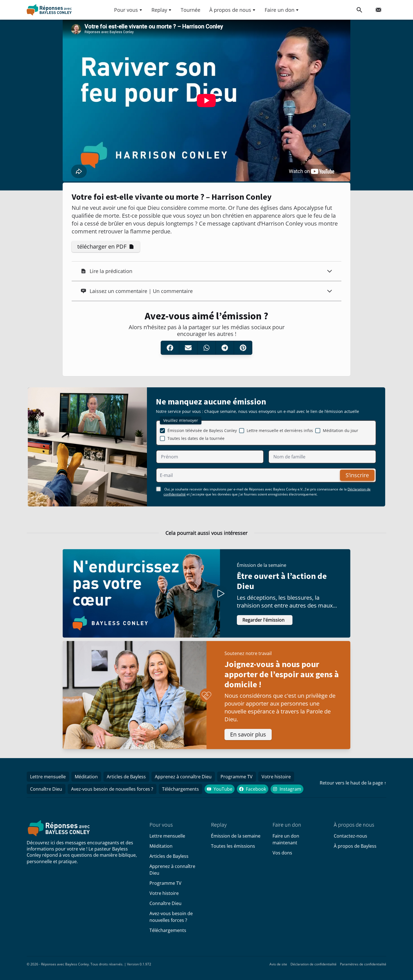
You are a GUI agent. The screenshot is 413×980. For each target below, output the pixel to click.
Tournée (190, 9)
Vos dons (282, 853)
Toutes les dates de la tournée (195, 438)
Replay (159, 9)
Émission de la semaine (235, 836)
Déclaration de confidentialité (314, 964)
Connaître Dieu (46, 789)
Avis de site (278, 964)
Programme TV (237, 777)
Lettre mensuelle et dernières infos (280, 430)
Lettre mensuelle (48, 777)
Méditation (86, 777)
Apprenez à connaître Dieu (183, 777)
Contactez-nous (350, 836)
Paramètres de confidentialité (363, 964)
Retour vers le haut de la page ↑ (353, 783)
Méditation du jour (340, 430)
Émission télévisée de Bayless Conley (202, 430)
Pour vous (126, 9)
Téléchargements (180, 789)
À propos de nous (230, 9)
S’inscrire (357, 475)
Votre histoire (276, 777)
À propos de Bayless (355, 846)
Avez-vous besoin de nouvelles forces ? (112, 789)
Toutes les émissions (233, 846)
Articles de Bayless (126, 777)
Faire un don (279, 9)
